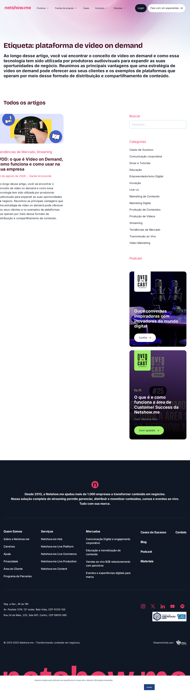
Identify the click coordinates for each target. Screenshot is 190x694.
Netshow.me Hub (51, 539)
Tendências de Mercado (144, 229)
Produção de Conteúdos (145, 209)
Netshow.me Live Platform (57, 546)
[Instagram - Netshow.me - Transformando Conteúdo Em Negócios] (143, 606)
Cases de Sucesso (141, 149)
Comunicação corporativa (145, 156)
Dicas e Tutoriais (140, 163)
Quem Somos (13, 531)
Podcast (146, 551)
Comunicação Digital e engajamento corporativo (108, 541)
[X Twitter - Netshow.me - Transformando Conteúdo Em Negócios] (153, 606)
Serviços (47, 531)
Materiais (147, 561)
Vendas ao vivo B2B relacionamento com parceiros (108, 563)
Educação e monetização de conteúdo (103, 552)
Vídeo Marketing (139, 242)
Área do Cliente (13, 568)
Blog (144, 542)
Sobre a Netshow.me (16, 539)
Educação (135, 169)
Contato (180, 532)
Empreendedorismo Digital (146, 176)
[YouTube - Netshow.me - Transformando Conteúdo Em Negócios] (172, 606)
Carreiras (9, 546)
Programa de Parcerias (18, 576)
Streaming (44, 152)
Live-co (134, 189)
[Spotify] (182, 606)
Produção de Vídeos (142, 216)
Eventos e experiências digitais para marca (108, 574)
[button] (42, 8)
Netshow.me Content (54, 568)
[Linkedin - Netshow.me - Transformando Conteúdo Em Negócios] (163, 606)
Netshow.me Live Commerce (59, 553)
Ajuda (7, 553)
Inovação (135, 183)
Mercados (93, 531)
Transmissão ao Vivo (142, 236)
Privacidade (11, 561)
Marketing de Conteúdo (144, 196)
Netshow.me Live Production (59, 561)
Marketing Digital (140, 203)
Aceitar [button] (149, 687)
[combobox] (157, 124)
